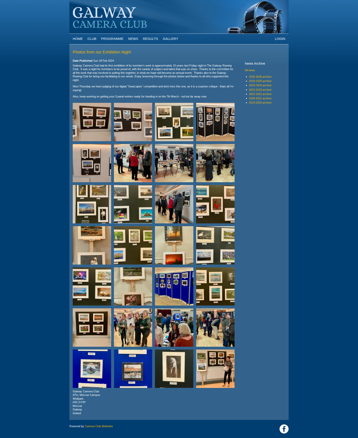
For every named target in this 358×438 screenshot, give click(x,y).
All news (250, 70)
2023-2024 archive (260, 85)
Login (280, 39)
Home (78, 39)
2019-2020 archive (260, 102)
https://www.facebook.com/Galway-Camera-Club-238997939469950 (284, 429)
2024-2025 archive (260, 81)
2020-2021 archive (260, 98)
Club (91, 39)
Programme (112, 39)
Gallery (170, 39)
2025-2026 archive (260, 76)
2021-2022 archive (260, 94)
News (133, 39)
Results (150, 39)
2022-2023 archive (260, 89)
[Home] (179, 1)
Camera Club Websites (99, 426)
